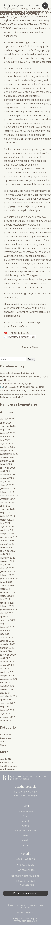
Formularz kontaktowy (25, 893)
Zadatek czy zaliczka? (11, 397)
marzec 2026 (7, 436)
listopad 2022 (7, 575)
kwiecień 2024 (7, 516)
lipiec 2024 (6, 505)
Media (3, 741)
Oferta (25, 825)
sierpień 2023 (7, 544)
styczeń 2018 (7, 713)
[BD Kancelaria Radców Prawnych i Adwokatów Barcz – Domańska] (25, 778)
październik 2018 (9, 696)
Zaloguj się (5, 759)
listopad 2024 (7, 492)
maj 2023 (5, 554)
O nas (25, 816)
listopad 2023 (7, 533)
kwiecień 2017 (7, 720)
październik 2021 (9, 609)
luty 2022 (5, 599)
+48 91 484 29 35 (25, 859)
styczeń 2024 (7, 526)
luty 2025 (5, 481)
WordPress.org (7, 769)
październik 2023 (9, 537)
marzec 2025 (7, 478)
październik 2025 (9, 453)
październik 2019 (9, 679)
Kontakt (25, 840)
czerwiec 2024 (8, 509)
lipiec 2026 (6, 422)
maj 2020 (5, 658)
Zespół (25, 821)
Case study (5, 738)
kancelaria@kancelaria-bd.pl (22, 336)
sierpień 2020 (7, 647)
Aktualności (6, 734)
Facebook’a (17, 326)
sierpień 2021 (7, 613)
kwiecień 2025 (7, 474)
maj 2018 (4, 706)
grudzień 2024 (7, 488)
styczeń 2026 (7, 443)
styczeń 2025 (7, 485)
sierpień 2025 (7, 460)
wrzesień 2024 (7, 499)
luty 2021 (5, 634)
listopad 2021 (7, 606)
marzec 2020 (7, 665)
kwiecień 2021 (7, 627)
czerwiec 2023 (8, 550)
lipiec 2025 (6, 464)
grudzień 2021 (7, 602)
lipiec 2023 (6, 547)
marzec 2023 (7, 561)
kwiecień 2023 (7, 557)
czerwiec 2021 (7, 620)
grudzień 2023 (7, 530)
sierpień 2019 (7, 682)
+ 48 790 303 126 (25, 870)
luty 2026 (5, 440)
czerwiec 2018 (7, 703)
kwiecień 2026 (7, 433)
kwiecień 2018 (7, 710)
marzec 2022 (7, 596)
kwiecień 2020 (7, 661)
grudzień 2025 (7, 447)
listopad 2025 (7, 450)
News (35, 347)
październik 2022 (9, 578)
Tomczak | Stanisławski (25, 921)
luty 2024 (5, 523)
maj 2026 (5, 429)
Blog (25, 835)
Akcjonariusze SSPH (25, 830)
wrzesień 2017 (7, 717)
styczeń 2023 (7, 568)
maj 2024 (5, 512)
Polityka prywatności (25, 912)
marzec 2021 (6, 630)
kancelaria (5, 27)
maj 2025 (5, 471)
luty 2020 (5, 668)
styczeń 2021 (7, 637)
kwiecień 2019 (7, 685)
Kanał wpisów (7, 762)
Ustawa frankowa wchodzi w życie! (17, 373)
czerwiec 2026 (8, 426)
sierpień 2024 (7, 502)
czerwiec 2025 (8, 467)
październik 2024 (9, 495)
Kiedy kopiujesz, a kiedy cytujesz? (17, 383)
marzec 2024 (7, 519)
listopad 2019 (7, 675)
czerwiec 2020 (8, 654)
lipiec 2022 (6, 582)
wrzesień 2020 (8, 644)
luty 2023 (5, 564)
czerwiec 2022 (8, 585)
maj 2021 (4, 623)
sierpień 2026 (7, 419)
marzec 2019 (6, 689)
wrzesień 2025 (7, 457)
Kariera (25, 845)
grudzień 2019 (7, 672)
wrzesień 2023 (7, 540)
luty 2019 (5, 692)
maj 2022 (5, 588)
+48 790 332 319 (25, 864)
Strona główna (25, 811)
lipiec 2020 (6, 651)
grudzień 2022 (7, 571)
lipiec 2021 (5, 616)
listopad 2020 (7, 640)
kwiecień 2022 (7, 592)
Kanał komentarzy (9, 766)
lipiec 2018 (5, 699)
